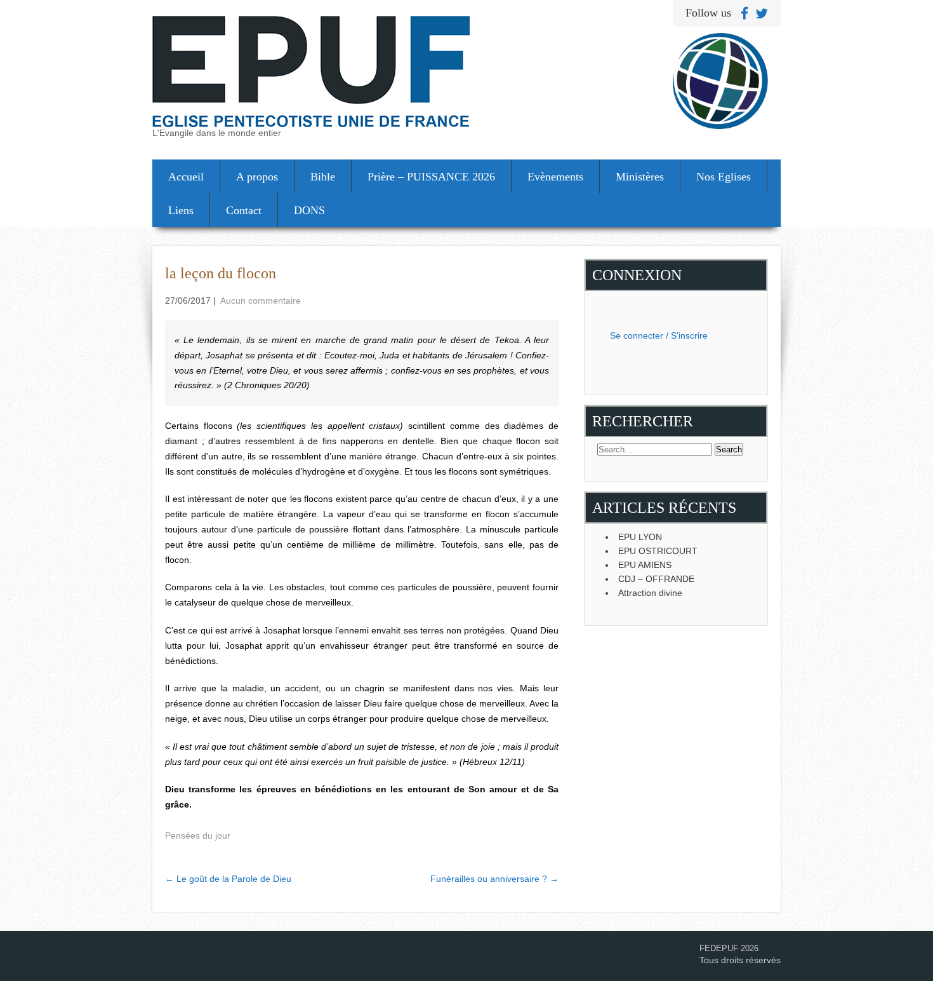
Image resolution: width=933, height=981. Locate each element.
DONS (309, 210)
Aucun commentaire (260, 300)
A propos (257, 176)
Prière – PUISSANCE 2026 (431, 176)
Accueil (186, 176)
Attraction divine (650, 593)
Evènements (555, 176)
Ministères (640, 176)
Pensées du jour (197, 835)
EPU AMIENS (645, 565)
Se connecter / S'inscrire (659, 335)
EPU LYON (640, 537)
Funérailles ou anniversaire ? (494, 879)
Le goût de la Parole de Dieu (228, 879)
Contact (243, 210)
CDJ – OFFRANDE (656, 579)
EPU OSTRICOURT (658, 551)
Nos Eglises (723, 176)
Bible (322, 176)
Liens (181, 210)
